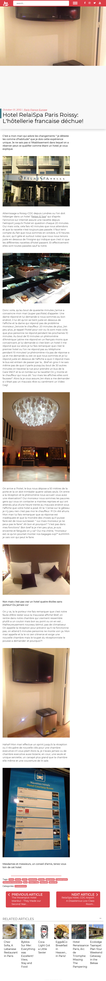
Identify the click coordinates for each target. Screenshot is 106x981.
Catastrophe (61, 879)
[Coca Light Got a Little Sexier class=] (44, 931)
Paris (26, 109)
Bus (25, 882)
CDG (25, 879)
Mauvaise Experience (12, 882)
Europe (43, 109)
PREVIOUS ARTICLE (27, 894)
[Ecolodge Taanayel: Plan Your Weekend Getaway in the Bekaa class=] (96, 931)
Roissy (41, 879)
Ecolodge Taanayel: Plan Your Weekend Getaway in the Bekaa (96, 952)
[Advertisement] (53, 85)
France (34, 109)
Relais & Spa (39, 216)
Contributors (20, 886)
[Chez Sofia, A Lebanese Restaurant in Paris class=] (10, 931)
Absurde (53, 882)
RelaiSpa (32, 879)
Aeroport (50, 879)
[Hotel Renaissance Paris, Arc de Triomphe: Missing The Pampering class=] (78, 931)
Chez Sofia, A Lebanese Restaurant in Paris (11, 949)
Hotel (18, 879)
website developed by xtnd (53, 980)
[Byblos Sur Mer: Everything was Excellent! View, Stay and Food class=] (27, 931)
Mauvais (43, 882)
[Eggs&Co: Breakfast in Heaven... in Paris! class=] (61, 931)
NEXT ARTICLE (82, 894)
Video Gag (33, 882)
